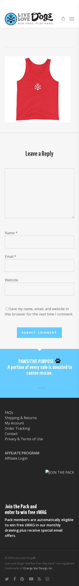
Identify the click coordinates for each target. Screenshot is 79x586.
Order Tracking (17, 428)
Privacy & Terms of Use (24, 439)
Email (10, 256)
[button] (71, 19)
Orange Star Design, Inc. (38, 568)
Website (11, 280)
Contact (11, 433)
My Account (14, 423)
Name (11, 232)
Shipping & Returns (21, 417)
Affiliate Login (16, 458)
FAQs (9, 412)
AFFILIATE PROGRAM (22, 453)
